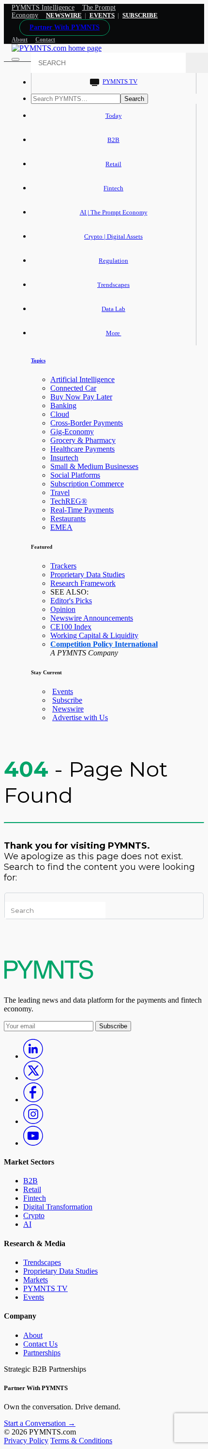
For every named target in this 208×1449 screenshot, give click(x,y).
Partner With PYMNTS (65, 27)
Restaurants (68, 518)
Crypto (34, 1215)
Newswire (64, 15)
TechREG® (68, 501)
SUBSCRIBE (140, 15)
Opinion (62, 609)
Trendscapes (113, 284)
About (20, 39)
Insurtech (64, 458)
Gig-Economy (72, 431)
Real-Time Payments (82, 510)
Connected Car (73, 388)
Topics (38, 360)
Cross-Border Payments (86, 423)
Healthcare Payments (82, 449)
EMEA (61, 527)
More (113, 333)
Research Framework (83, 583)
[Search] (197, 63)
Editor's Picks (71, 601)
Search (134, 98)
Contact (45, 39)
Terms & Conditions (81, 1440)
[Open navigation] (15, 59)
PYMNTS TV (120, 81)
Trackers (63, 566)
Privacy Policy (26, 1440)
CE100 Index (70, 627)
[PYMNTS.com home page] (57, 48)
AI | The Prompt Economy (114, 212)
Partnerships (41, 1353)
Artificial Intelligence (82, 379)
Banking (63, 405)
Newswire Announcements (91, 618)
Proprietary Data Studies (87, 574)
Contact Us (40, 1344)
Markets (35, 1280)
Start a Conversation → (39, 1423)
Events (102, 15)
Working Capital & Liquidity (94, 635)
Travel (60, 492)
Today (113, 115)
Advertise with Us (80, 717)
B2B (113, 139)
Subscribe (67, 700)
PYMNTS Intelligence (43, 7)
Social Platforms (75, 475)
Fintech (113, 188)
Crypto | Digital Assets (113, 236)
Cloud (59, 414)
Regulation (113, 260)
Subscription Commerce (87, 484)
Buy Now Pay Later (81, 397)
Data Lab (113, 309)
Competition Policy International (104, 644)
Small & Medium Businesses (94, 466)
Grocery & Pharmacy (83, 440)
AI (27, 1224)
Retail (113, 164)
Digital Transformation (57, 1207)
